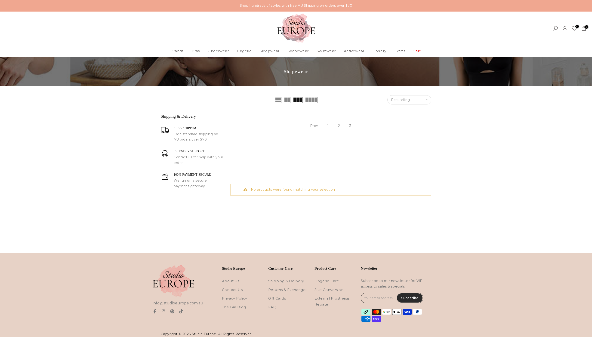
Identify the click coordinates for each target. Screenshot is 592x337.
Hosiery (379, 51)
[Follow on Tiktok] (181, 311)
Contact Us (232, 290)
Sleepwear (270, 51)
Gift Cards (277, 298)
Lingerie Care (326, 281)
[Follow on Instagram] (163, 311)
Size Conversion (328, 290)
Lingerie (244, 51)
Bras (196, 51)
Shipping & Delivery (286, 281)
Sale (417, 51)
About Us (230, 281)
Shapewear (298, 51)
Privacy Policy (234, 298)
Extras (400, 51)
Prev (314, 126)
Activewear (354, 51)
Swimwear (326, 51)
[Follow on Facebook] (155, 311)
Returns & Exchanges (287, 290)
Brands (177, 51)
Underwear (218, 51)
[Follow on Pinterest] (172, 311)
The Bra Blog (234, 307)
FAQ (272, 307)
